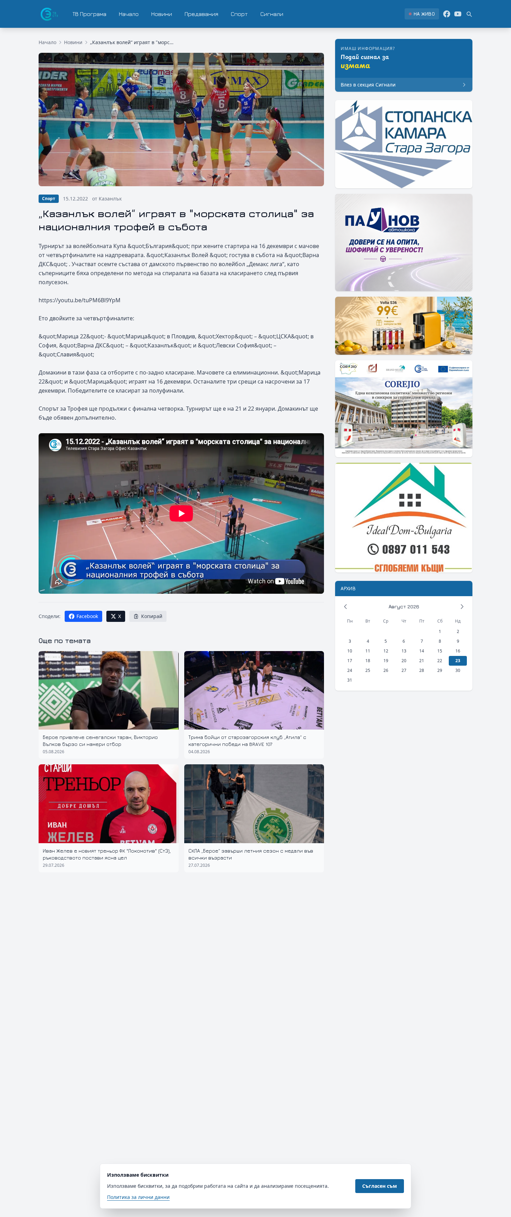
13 (404, 651)
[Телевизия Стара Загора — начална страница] (49, 14)
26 (385, 670)
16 (457, 651)
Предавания (201, 14)
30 (457, 670)
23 (457, 661)
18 (367, 661)
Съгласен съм (379, 1186)
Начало (129, 14)
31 (349, 680)
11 (367, 651)
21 (421, 661)
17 (349, 661)
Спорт (239, 14)
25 (367, 670)
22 (439, 661)
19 (385, 661)
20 (404, 661)
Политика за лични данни (138, 1197)
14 (421, 651)
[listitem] (422, 13)
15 (439, 651)
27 (404, 670)
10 (349, 651)
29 (439, 670)
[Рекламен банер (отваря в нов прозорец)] (403, 144)
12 (385, 651)
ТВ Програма (89, 14)
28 (421, 670)
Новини (161, 14)
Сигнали (271, 14)
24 (349, 670)
